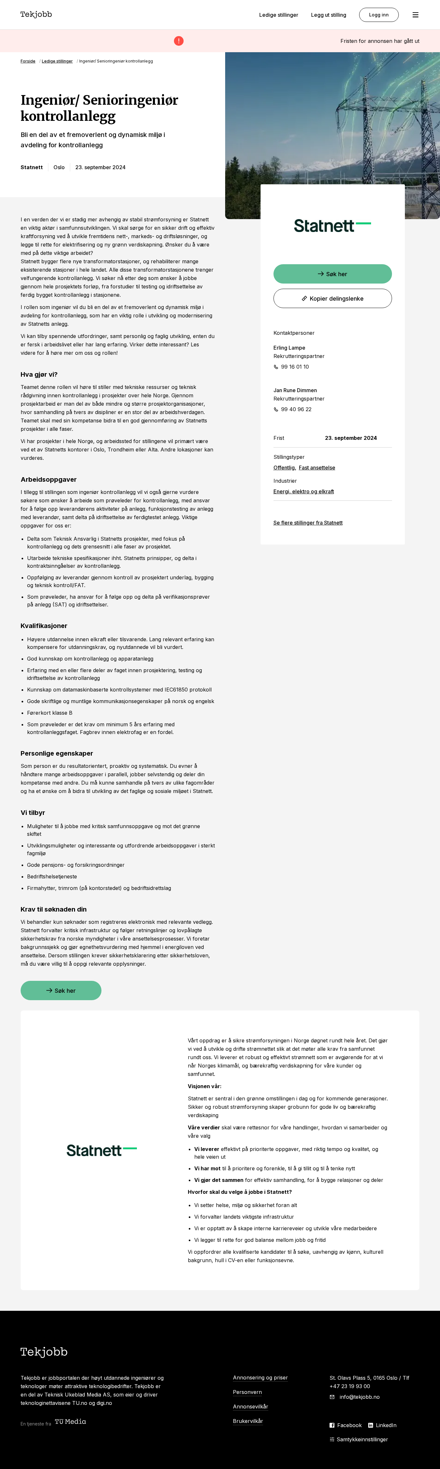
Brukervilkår (248, 1421)
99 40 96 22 (296, 409)
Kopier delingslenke (337, 298)
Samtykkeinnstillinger (362, 1439)
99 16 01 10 (295, 366)
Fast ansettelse (317, 467)
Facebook (349, 1425)
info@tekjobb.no (360, 1397)
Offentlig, (284, 467)
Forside (28, 61)
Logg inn (379, 14)
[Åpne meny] (415, 15)
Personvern (247, 1392)
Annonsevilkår (250, 1406)
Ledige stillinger (278, 15)
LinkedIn (386, 1425)
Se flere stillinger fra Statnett (308, 522)
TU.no (79, 1403)
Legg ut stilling (328, 15)
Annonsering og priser (260, 1377)
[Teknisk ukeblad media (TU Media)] (71, 1422)
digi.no (104, 1403)
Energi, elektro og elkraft (303, 491)
